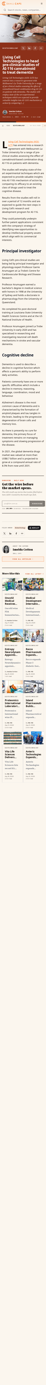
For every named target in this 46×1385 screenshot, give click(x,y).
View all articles (22, 559)
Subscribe (37, 504)
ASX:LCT (35, 528)
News (8, 125)
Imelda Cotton (15, 111)
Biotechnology (20, 528)
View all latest (33, 574)
